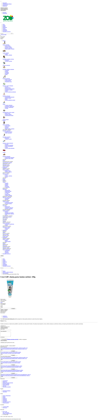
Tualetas (6, 90)
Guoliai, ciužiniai (6, 52)
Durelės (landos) (6, 119)
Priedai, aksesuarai (8, 132)
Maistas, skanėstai (6, 44)
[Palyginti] (16, 355)
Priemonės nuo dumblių (9, 212)
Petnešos (6, 71)
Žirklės (6, 99)
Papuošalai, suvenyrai (6, 31)
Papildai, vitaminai (8, 171)
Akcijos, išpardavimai (6, 395)
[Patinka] (15, 355)
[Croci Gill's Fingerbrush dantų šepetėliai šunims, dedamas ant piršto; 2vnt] (14, 347)
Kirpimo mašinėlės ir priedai (10, 100)
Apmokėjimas (5, 4)
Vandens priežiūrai (6, 210)
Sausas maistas (7, 45)
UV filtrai (6, 193)
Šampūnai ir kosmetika (9, 145)
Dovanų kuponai (6, 402)
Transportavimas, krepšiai (7, 162)
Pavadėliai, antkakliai (6, 130)
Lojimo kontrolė (8, 80)
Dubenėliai (7, 60)
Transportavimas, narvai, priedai (8, 112)
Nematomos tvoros (8, 81)
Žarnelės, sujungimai (8, 208)
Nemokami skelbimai (6, 390)
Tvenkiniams (7, 187)
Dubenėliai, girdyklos (6, 136)
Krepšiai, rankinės (8, 114)
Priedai (6, 74)
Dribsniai (6, 184)
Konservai (7, 126)
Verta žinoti (5, 2)
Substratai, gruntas (6, 247)
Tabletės (6, 185)
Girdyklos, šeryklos (8, 61)
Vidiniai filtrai (7, 192)
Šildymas (6, 199)
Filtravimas (5, 189)
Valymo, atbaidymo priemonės (10, 91)
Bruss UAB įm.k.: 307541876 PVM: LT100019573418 (7, 412)
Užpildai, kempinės (8, 195)
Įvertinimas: (2, 337)
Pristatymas (5, 5)
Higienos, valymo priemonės (8, 85)
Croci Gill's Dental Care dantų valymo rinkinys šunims (10, 353)
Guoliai (6, 53)
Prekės (1, 393)
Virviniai (6, 108)
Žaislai (4, 104)
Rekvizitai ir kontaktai (7, 386)
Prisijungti (4, 12)
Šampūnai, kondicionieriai (9, 88)
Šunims (4, 25)
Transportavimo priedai (9, 115)
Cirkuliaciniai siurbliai (9, 202)
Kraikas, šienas (5, 236)
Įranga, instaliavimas (6, 249)
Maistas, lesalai (7, 170)
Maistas (4, 182)
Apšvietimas (7, 198)
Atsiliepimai (5, 317)
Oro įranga (5, 205)
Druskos (6, 211)
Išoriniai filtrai (7, 190)
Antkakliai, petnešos (8, 131)
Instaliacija (7, 252)
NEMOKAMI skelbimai (7, 3)
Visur (4, 24)
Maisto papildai (7, 241)
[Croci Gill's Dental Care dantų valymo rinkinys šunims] (10, 352)
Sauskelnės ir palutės (8, 89)
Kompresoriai (7, 206)
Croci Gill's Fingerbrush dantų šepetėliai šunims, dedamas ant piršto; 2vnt (13, 348)
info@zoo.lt (5, 407)
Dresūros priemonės (6, 78)
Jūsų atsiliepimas (3, 331)
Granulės (6, 183)
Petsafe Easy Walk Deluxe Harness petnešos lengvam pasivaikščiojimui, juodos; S (15, 375)
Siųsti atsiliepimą (4, 340)
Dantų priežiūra (8, 87)
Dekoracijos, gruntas (6, 227)
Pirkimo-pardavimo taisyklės (8, 382)
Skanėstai (6, 127)
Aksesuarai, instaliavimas (9, 224)
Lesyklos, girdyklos (8, 175)
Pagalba (1, 388)
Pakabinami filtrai (8, 191)
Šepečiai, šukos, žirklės (9, 158)
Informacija (2, 378)
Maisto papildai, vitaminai (9, 48)
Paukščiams (5, 27)
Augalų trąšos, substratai (7, 216)
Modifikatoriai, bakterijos (9, 213)
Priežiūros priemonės (6, 95)
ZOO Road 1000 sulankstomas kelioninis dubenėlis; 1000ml (11, 371)
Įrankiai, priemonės (8, 79)
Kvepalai (6, 86)
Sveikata (4, 220)
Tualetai (6, 147)
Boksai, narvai (7, 113)
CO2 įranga (5, 218)
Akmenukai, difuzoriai (9, 207)
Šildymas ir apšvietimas (7, 197)
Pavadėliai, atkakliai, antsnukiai (8, 69)
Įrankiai (6, 225)
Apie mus (4, 385)
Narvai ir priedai (6, 173)
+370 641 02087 (3, 34)
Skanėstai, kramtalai (8, 47)
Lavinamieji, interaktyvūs (9, 106)
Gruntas (6, 229)
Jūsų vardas (2, 329)
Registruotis (5, 13)
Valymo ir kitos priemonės (9, 148)
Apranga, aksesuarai (6, 65)
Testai (6, 214)
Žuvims (4, 28)
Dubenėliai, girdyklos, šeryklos (8, 59)
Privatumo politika (6, 383)
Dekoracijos (7, 228)
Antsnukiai (7, 70)
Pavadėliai (7, 73)
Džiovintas (7, 186)
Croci (1, 302)
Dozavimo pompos (8, 203)
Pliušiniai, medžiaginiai (9, 107)
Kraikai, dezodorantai (9, 146)
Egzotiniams (5, 30)
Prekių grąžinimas (6, 384)
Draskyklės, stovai (6, 164)
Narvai (6, 174)
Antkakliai (7, 72)
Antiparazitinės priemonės (9, 157)
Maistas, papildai (6, 169)
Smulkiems (5, 29)
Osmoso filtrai (7, 194)
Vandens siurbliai (6, 201)
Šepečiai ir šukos (8, 98)
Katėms (4, 26)
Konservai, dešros (8, 46)
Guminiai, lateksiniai (8, 105)
